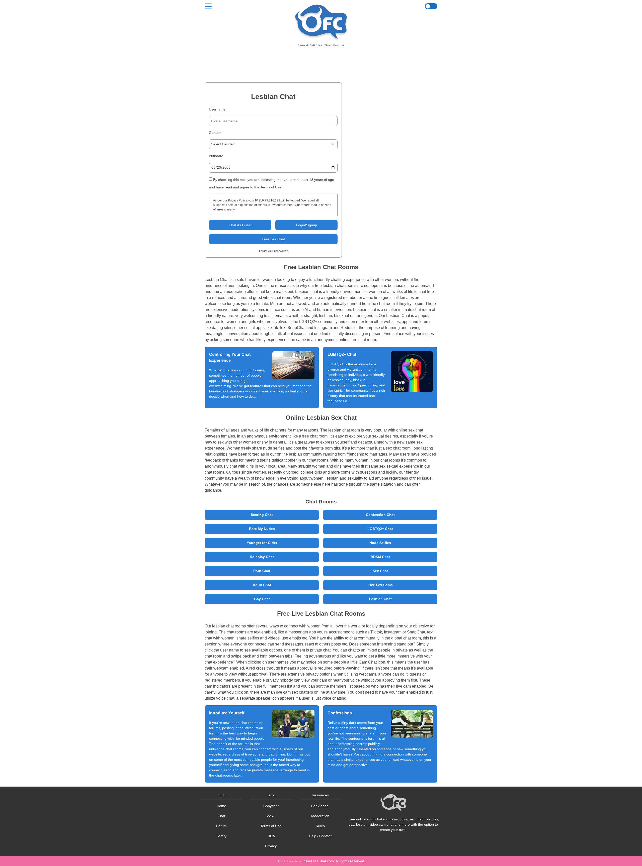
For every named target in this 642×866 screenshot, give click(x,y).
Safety (221, 836)
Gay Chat (262, 599)
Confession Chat (380, 515)
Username (217, 109)
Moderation (320, 816)
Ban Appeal (320, 806)
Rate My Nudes (262, 529)
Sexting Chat (262, 515)
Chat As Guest (240, 225)
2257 (271, 816)
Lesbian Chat (380, 599)
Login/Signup (306, 225)
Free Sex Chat (273, 239)
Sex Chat (380, 571)
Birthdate (216, 156)
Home (221, 806)
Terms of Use (270, 187)
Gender (215, 133)
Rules (320, 826)
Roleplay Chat (262, 557)
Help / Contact (320, 836)
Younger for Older (262, 543)
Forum (221, 826)
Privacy (271, 846)
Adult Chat (262, 585)
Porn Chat (261, 571)
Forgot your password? (273, 250)
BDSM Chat (380, 557)
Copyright (271, 806)
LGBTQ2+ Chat (380, 529)
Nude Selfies (380, 543)
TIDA (271, 836)
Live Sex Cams (380, 585)
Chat (221, 816)
